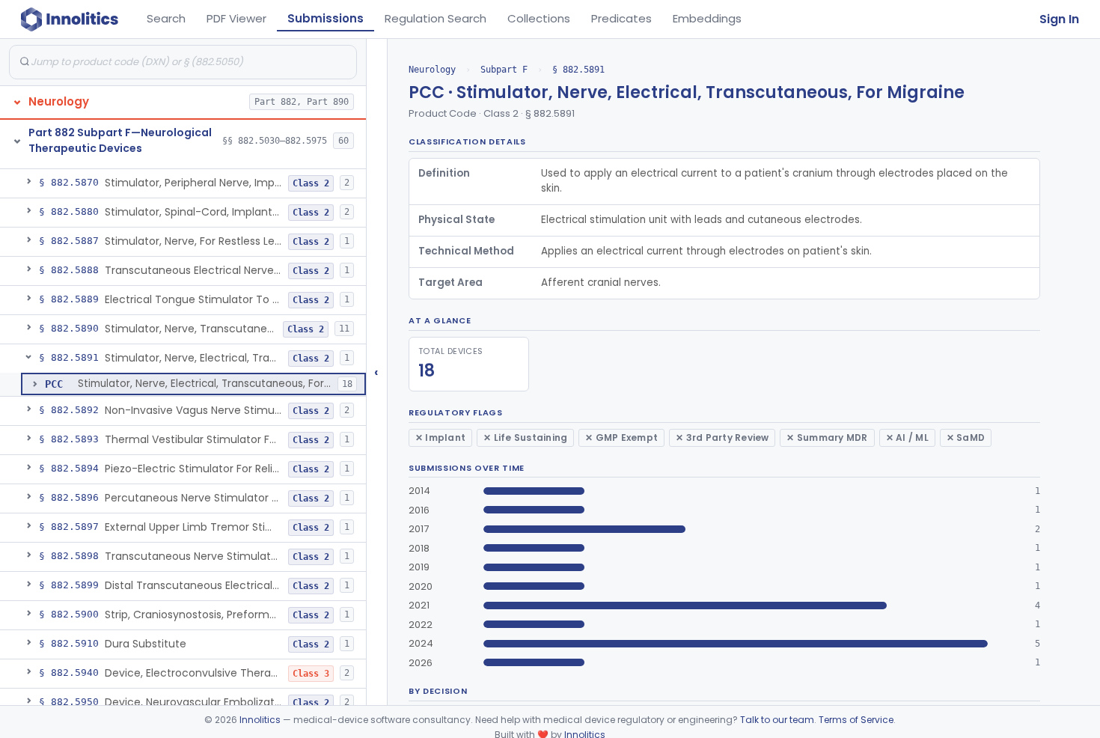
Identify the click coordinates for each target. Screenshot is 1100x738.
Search (166, 18)
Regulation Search (435, 18)
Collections (538, 18)
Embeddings (707, 18)
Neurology (432, 69)
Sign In (1059, 19)
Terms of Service (856, 719)
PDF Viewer (236, 18)
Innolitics (260, 719)
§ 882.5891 (578, 69)
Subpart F (504, 69)
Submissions (325, 18)
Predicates (621, 18)
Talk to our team (777, 719)
